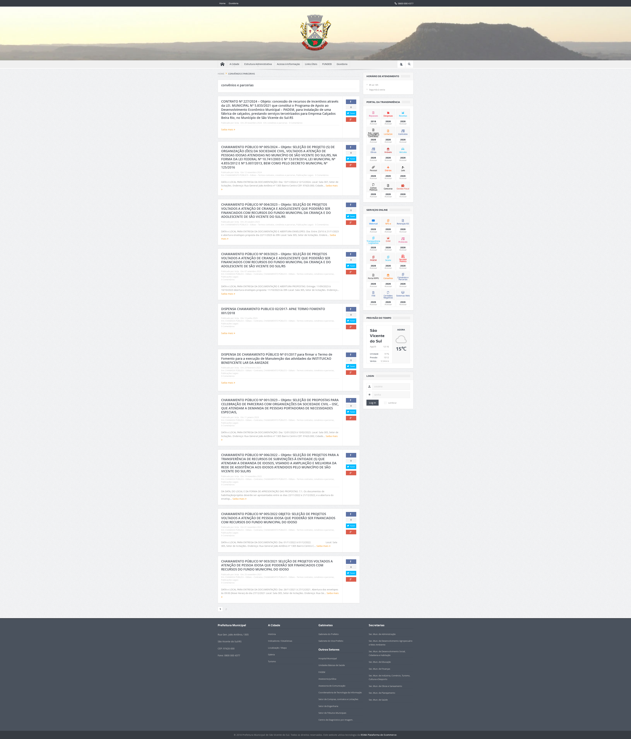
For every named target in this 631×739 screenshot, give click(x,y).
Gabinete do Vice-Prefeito (330, 640)
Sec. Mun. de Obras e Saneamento (385, 686)
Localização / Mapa (277, 647)
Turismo (272, 661)
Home (222, 3)
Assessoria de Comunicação (331, 685)
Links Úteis (311, 64)
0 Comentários (296, 122)
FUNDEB (327, 64)
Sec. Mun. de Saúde (378, 699)
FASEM (321, 672)
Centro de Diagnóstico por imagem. (335, 719)
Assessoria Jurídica (327, 678)
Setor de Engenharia (328, 706)
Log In (372, 402)
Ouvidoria (233, 3)
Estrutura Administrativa (258, 64)
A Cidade (234, 64)
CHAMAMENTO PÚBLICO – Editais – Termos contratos (249, 175)
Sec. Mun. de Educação (380, 661)
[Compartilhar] (351, 101)
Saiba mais (227, 129)
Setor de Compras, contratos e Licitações (338, 699)
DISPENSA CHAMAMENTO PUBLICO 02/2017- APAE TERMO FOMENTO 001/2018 (273, 311)
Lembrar (392, 402)
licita (237, 122)
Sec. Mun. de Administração (382, 634)
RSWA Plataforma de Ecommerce (379, 734)
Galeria (271, 654)
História (272, 634)
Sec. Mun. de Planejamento (382, 692)
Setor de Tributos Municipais (332, 712)
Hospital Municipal (327, 658)
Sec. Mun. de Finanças (379, 668)
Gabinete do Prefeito (328, 634)
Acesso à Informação (288, 64)
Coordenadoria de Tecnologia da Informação (340, 692)
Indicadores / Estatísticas (280, 640)
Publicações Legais (305, 175)
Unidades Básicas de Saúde (331, 665)
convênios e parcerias (277, 122)
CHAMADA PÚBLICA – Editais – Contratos (244, 274)
